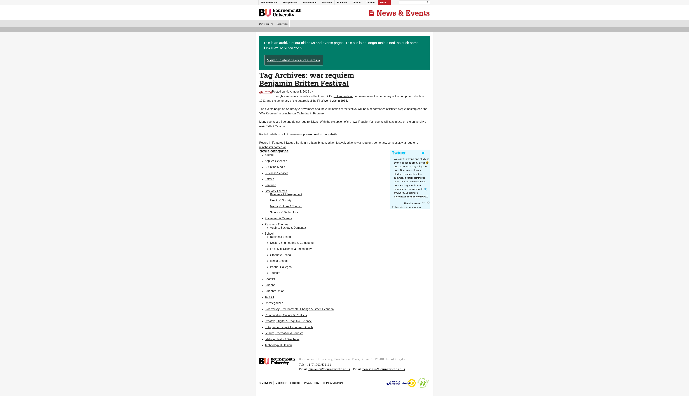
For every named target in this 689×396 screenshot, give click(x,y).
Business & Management (286, 194)
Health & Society (280, 200)
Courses (370, 2)
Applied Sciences (276, 160)
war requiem (409, 142)
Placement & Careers (278, 218)
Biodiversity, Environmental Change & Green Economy (299, 309)
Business (342, 2)
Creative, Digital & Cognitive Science (288, 321)
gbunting (265, 92)
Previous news (266, 23)
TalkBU (269, 297)
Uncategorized (274, 303)
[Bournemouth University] (277, 364)
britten (322, 142)
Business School (281, 236)
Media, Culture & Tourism (286, 206)
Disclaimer (280, 382)
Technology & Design (278, 345)
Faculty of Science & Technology (291, 248)
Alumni (269, 155)
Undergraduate (269, 2)
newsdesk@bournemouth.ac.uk (383, 369)
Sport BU (270, 278)
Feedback (295, 382)
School (269, 233)
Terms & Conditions (333, 382)
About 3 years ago (412, 203)
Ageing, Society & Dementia (288, 227)
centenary (380, 142)
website (332, 134)
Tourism (275, 272)
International (310, 2)
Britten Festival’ (343, 96)
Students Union (274, 291)
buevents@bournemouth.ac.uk (329, 369)
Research (327, 2)
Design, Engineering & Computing (292, 242)
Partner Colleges (281, 266)
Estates (269, 179)
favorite (428, 202)
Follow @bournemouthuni (406, 207)
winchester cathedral (272, 147)
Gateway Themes (276, 191)
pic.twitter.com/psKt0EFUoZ (411, 196)
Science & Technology (284, 212)
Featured (277, 142)
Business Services (276, 173)
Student (270, 285)
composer (394, 142)
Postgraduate (290, 2)
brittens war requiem (359, 142)
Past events (282, 23)
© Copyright (265, 382)
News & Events (403, 13)
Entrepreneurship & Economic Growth (289, 327)
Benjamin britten (306, 142)
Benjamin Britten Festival (304, 83)
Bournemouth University (280, 13)
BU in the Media (275, 167)
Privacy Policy (311, 382)
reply (422, 202)
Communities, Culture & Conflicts (286, 315)
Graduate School (281, 254)
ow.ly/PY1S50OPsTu (406, 192)
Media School (279, 260)
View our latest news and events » (293, 60)
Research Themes (276, 224)
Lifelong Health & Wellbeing (282, 339)
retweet (425, 202)
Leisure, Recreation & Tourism (284, 333)
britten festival (336, 142)
